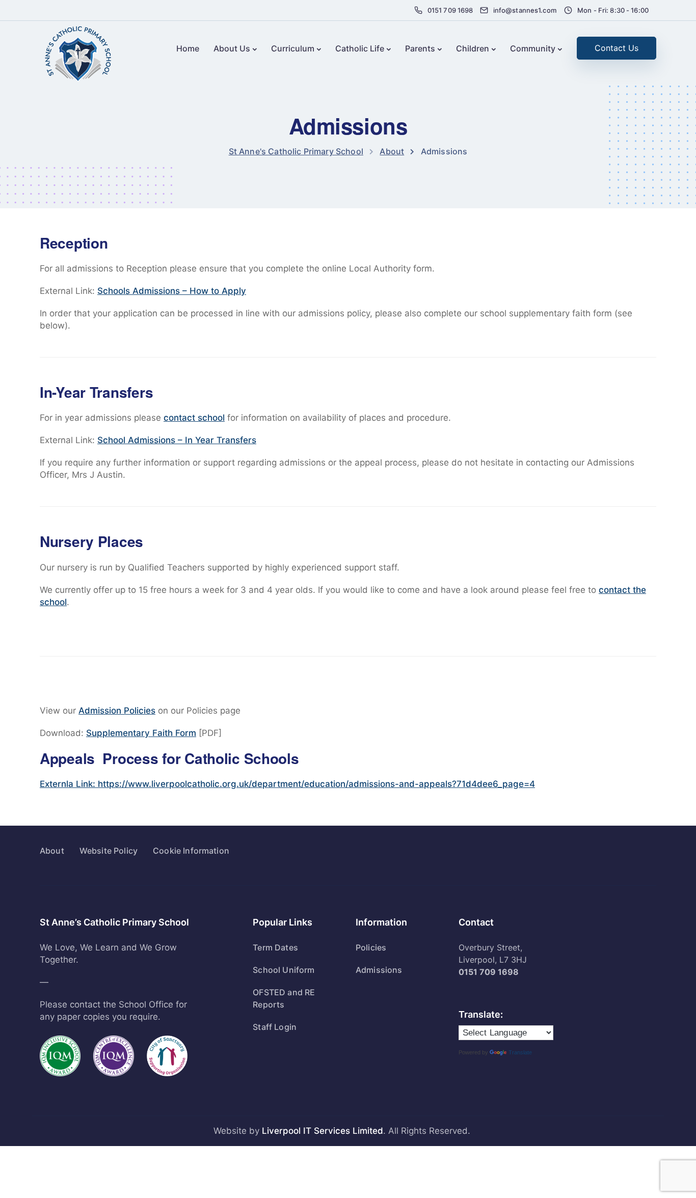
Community (532, 48)
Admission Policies (116, 710)
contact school (194, 418)
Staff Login (275, 1027)
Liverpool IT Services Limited (322, 1131)
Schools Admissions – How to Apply (171, 291)
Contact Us (616, 48)
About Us (231, 48)
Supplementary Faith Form (141, 733)
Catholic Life (359, 48)
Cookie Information (191, 851)
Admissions (379, 970)
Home (187, 48)
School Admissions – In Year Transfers (176, 440)
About (52, 851)
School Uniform (283, 970)
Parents (420, 48)
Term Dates (275, 947)
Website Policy (108, 851)
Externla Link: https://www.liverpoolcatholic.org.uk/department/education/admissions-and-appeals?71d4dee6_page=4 (287, 784)
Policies (371, 947)
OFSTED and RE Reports (284, 998)
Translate (520, 1052)
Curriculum (292, 48)
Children (472, 48)
